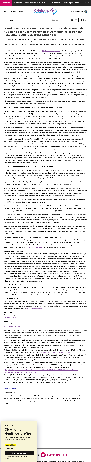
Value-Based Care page (33, 247)
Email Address (10, 445)
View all (86, 3)
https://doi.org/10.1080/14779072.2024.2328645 (55, 352)
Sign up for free (19, 453)
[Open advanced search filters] (76, 20)
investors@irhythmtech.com (13, 326)
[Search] (72, 20)
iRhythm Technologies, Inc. (51, 51)
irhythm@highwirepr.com (12, 317)
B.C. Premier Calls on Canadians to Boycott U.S (27, 3)
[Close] (35, 423)
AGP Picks (6, 3)
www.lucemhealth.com (34, 308)
